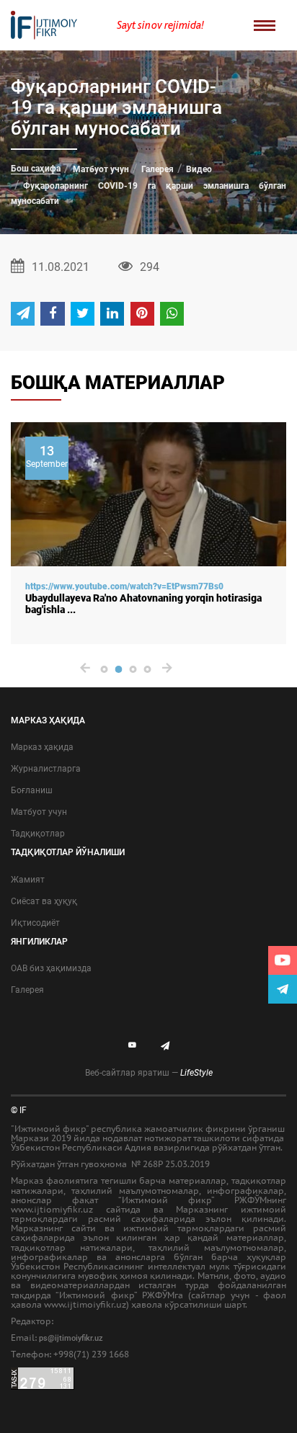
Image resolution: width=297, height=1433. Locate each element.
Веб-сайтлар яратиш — (149, 1073)
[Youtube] (282, 960)
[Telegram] (282, 989)
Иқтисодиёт (35, 923)
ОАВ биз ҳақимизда (51, 968)
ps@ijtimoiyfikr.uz (71, 1338)
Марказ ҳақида (42, 747)
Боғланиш (32, 790)
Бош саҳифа (36, 169)
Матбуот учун (101, 169)
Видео (199, 169)
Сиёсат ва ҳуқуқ (44, 901)
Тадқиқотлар (38, 834)
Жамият (28, 880)
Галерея (157, 169)
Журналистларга (46, 769)
